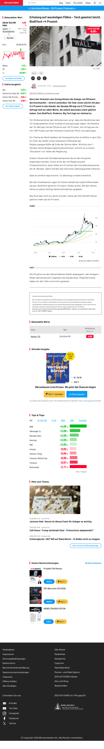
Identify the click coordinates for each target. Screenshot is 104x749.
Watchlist (10, 38)
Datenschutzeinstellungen (16, 672)
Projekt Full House (53, 568)
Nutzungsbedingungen (14, 658)
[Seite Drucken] (39, 78)
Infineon (33, 449)
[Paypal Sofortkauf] (62, 581)
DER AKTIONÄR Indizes (66, 676)
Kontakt (13, 703)
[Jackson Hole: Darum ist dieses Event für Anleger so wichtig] (65, 500)
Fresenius (33, 462)
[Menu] (100, 3)
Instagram (14, 713)
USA (41, 73)
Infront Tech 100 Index (9, 24)
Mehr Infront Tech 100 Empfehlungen (86, 545)
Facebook (14, 718)
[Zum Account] (68, 3)
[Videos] (88, 3)
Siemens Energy (36, 453)
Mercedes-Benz (35, 435)
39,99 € (49, 581)
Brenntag (33, 440)
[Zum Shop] (61, 3)
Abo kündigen (9, 685)
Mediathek (60, 654)
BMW (31, 426)
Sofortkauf (59, 394)
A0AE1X (5, 29)
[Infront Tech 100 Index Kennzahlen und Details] (15, 54)
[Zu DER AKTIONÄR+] (78, 3)
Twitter (12, 723)
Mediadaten (8, 649)
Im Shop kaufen (77, 394)
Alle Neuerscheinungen (93, 563)
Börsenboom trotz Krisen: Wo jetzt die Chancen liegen (65, 387)
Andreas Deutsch (59, 86)
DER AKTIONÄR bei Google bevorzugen (44, 93)
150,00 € (49, 601)
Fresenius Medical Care (38, 458)
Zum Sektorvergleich (12, 106)
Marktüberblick (62, 667)
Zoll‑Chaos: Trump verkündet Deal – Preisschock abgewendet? (61, 530)
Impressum (8, 654)
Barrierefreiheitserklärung (16, 667)
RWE (31, 444)
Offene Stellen (10, 681)
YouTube (13, 708)
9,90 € (48, 621)
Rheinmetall (34, 467)
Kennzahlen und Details (13, 78)
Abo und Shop (61, 681)
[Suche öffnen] (29, 3)
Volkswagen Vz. (35, 431)
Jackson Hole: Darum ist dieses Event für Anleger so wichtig (60, 521)
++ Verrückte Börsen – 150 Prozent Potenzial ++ (52, 8)
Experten (59, 663)
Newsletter (60, 658)
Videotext (8, 676)
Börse (34, 73)
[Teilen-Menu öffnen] (33, 78)
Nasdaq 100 (35, 336)
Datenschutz (9, 663)
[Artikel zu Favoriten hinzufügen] (45, 78)
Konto (90, 401)
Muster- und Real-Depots (67, 672)
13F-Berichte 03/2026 (55, 588)
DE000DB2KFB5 (8, 31)
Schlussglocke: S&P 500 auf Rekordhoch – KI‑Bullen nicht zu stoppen (65, 539)
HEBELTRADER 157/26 (55, 608)
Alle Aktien (60, 649)
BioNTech (89, 261)
